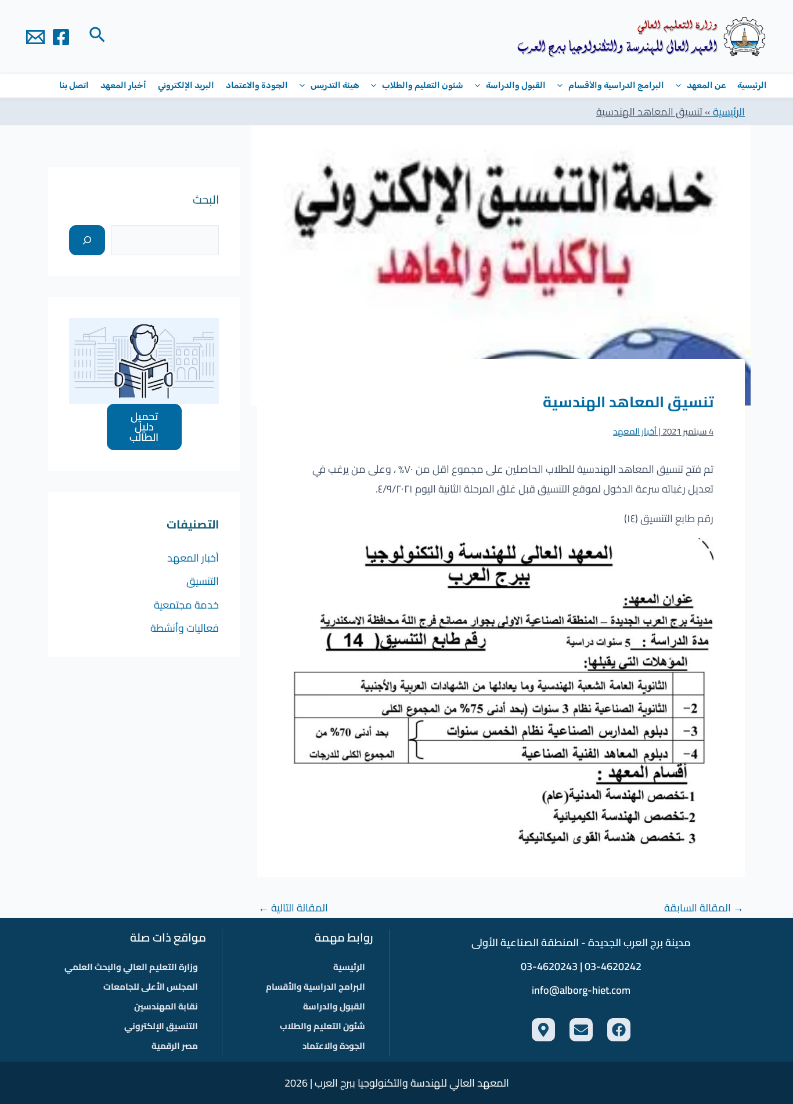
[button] (96, 36)
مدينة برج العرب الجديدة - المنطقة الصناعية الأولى (581, 942)
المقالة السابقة (704, 908)
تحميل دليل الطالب (143, 427)
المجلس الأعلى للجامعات (150, 986)
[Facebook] (61, 37)
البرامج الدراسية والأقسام (616, 85)
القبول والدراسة (516, 85)
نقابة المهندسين (166, 1006)
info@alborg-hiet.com (581, 990)
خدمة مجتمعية (186, 604)
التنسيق (202, 581)
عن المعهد (706, 85)
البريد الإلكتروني (186, 85)
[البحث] (87, 240)
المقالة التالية (293, 908)
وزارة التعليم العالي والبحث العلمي (131, 966)
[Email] (35, 37)
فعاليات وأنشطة (184, 628)
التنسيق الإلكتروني (161, 1026)
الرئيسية (752, 85)
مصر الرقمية (175, 1045)
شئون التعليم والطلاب (422, 85)
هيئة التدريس (335, 85)
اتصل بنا (74, 85)
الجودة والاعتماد (257, 85)
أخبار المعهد (123, 85)
